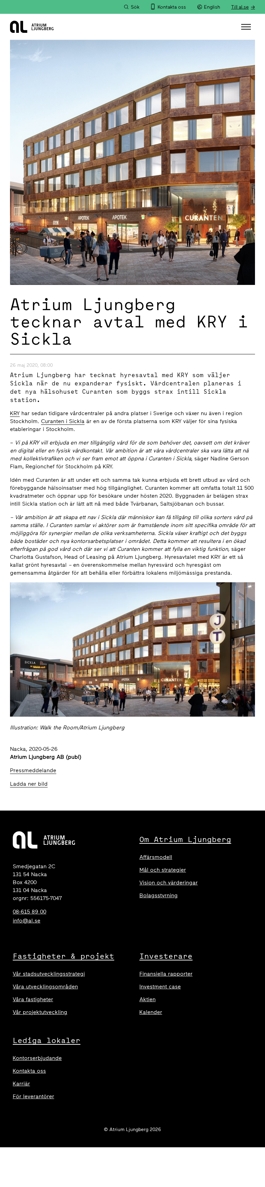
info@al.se (26, 920)
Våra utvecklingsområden (45, 986)
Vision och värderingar (168, 882)
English (212, 7)
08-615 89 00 (29, 911)
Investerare (166, 956)
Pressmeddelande (33, 770)
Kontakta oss (29, 1071)
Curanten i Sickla (63, 421)
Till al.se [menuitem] (240, 7)
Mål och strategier (162, 870)
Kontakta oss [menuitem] (172, 7)
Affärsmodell (155, 857)
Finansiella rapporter (166, 973)
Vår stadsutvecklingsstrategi (49, 973)
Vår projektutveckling (40, 1012)
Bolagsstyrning (158, 895)
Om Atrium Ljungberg (185, 839)
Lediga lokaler (46, 1040)
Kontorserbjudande (37, 1058)
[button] (247, 26)
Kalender (150, 1012)
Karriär (21, 1083)
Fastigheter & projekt (63, 956)
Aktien (147, 999)
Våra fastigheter (33, 999)
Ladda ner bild (29, 784)
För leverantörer (33, 1096)
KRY (15, 413)
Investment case (160, 986)
